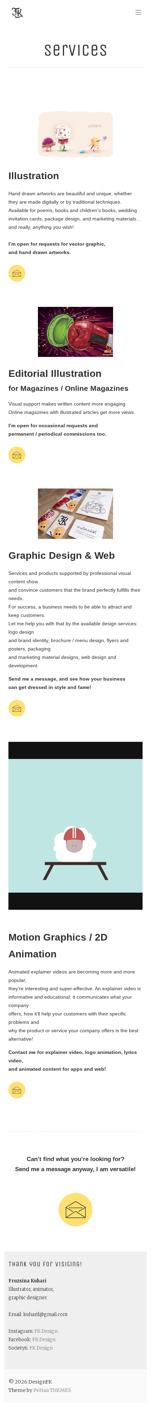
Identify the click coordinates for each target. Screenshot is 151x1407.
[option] (75, 134)
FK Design (46, 1331)
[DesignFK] (17, 12)
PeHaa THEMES (52, 1390)
